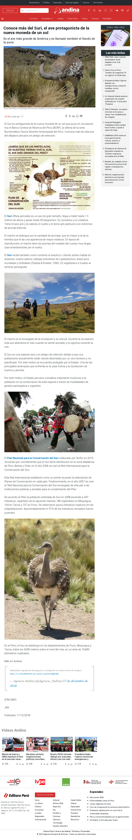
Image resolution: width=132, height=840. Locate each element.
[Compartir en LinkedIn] (23, 763)
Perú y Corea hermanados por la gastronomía (109, 817)
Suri (9, 216)
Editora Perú (49, 831)
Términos (76, 831)
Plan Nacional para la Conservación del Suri (32, 458)
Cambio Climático (60, 826)
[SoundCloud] (116, 10)
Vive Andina (98, 3)
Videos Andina (14, 730)
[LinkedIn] (99, 10)
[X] (94, 10)
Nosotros (75, 820)
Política (38, 807)
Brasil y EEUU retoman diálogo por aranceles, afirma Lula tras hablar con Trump (61, 758)
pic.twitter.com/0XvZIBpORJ (46, 673)
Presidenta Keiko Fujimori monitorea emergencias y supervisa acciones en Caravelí (85, 759)
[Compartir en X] (20, 763)
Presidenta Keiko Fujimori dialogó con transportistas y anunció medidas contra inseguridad (115, 86)
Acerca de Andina (62, 831)
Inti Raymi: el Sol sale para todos (104, 820)
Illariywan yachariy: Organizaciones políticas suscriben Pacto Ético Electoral (36, 758)
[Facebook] (88, 10)
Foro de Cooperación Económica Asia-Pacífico (110, 807)
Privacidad (85, 831)
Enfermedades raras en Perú (102, 801)
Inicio (37, 800)
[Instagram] (111, 10)
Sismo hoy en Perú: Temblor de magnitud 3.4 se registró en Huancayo (115, 72)
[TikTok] (127, 10)
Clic (54, 810)
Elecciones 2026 (97, 797)
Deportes (57, 807)
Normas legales (72, 3)
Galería (60, 19)
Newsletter (107, 19)
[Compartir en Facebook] (17, 763)
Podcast (95, 19)
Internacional (40, 820)
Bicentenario (34, 3)
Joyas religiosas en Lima (100, 804)
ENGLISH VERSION (45, 795)
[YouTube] (105, 10)
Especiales (57, 3)
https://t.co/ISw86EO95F (21, 673)
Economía (39, 810)
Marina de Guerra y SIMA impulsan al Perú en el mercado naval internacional (12, 758)
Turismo (85, 3)
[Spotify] (122, 10)
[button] (3, 749)
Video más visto (116, 27)
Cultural (56, 800)
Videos (85, 19)
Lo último (34, 19)
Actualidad (47, 18)
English (10, 11)
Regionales (39, 816)
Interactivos (76, 810)
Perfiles (46, 3)
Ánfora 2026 (58, 803)
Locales (38, 813)
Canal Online (72, 19)
